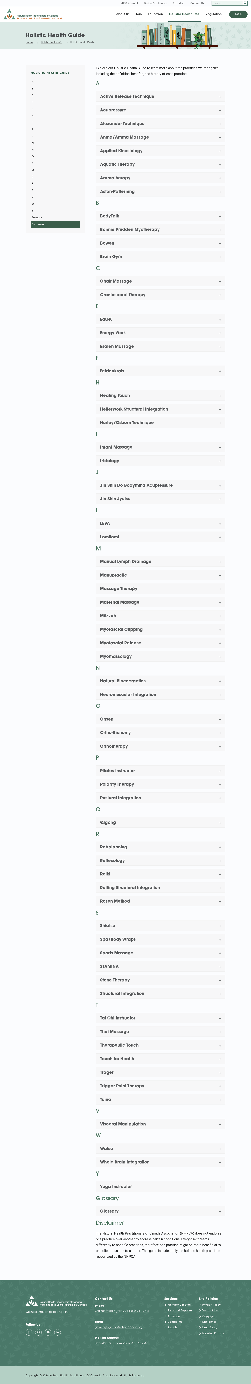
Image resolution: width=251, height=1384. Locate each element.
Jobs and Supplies (180, 1311)
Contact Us (175, 1322)
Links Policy (209, 1328)
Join (139, 14)
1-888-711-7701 (139, 1311)
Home (29, 42)
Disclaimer (38, 224)
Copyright (208, 1316)
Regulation (214, 14)
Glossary (37, 217)
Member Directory (180, 1305)
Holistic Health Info (184, 14)
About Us (122, 14)
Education (155, 14)
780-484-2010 (104, 1311)
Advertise (174, 1316)
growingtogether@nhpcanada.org (119, 1327)
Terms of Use (210, 1311)
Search (172, 1328)
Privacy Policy (211, 1305)
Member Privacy (213, 1333)
